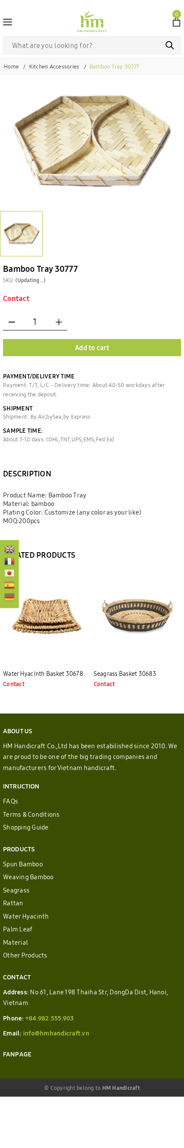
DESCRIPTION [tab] (27, 473)
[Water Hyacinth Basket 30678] (47, 616)
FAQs (10, 801)
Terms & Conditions (31, 814)
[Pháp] (9, 562)
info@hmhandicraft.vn (56, 1033)
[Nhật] (9, 574)
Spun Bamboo (23, 864)
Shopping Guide (26, 827)
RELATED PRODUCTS (39, 555)
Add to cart (92, 347)
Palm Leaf (17, 929)
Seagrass (16, 890)
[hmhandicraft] (92, 21)
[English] (9, 550)
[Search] (170, 45)
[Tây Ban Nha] (9, 586)
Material (15, 942)
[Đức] (9, 598)
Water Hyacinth (26, 916)
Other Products (25, 955)
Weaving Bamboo (28, 876)
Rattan (13, 902)
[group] (92, 141)
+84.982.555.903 (49, 1018)
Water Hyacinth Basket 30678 (43, 673)
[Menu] (7, 21)
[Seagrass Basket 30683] (137, 616)
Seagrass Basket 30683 (125, 673)
